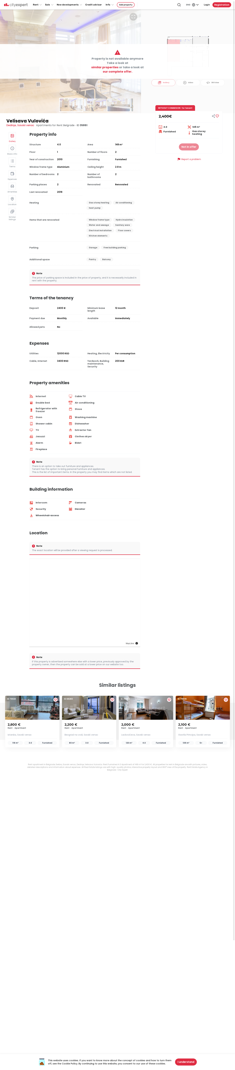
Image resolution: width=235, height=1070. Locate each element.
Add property (125, 5)
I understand (186, 1062)
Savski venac (25, 125)
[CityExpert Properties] (16, 5)
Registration (221, 4)
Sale (47, 4)
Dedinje (11, 125)
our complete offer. (117, 72)
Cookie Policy (69, 1063)
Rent (35, 4)
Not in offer (188, 147)
